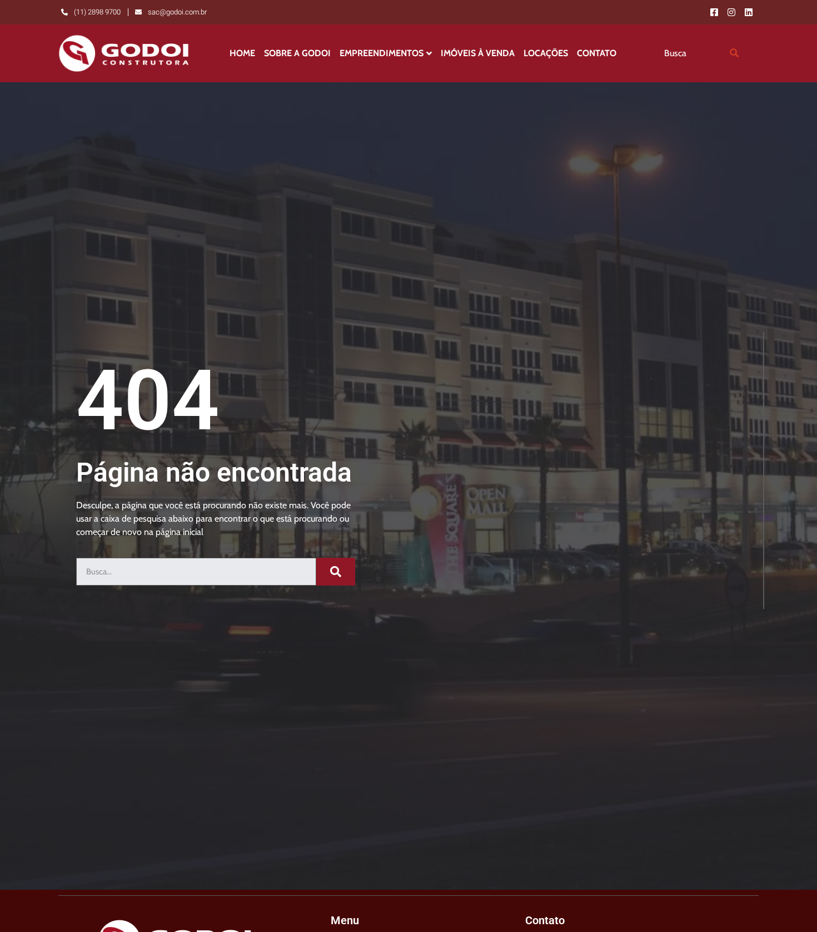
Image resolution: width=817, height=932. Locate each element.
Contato (596, 53)
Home (242, 53)
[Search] (734, 53)
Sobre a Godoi (297, 53)
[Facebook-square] (714, 12)
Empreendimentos (382, 53)
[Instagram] (731, 12)
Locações (546, 53)
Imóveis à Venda (478, 53)
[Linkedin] (748, 12)
